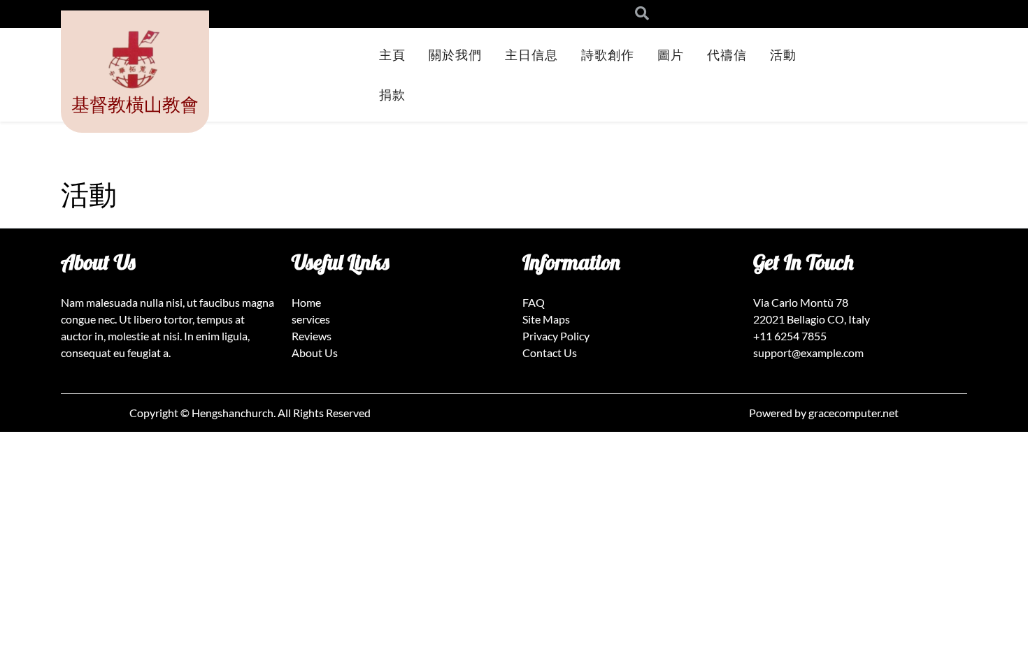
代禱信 (727, 54)
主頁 (392, 54)
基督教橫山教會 (135, 104)
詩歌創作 (607, 54)
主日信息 (531, 54)
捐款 (392, 94)
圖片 (670, 54)
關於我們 (455, 54)
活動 (783, 54)
